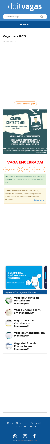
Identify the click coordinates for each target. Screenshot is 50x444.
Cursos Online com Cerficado (24, 423)
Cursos (26, 169)
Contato (33, 426)
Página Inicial (11, 169)
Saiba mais (39, 200)
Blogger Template (33, 440)
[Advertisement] (25, 385)
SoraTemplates (21, 440)
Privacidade (19, 426)
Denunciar (39, 169)
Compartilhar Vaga (24, 104)
